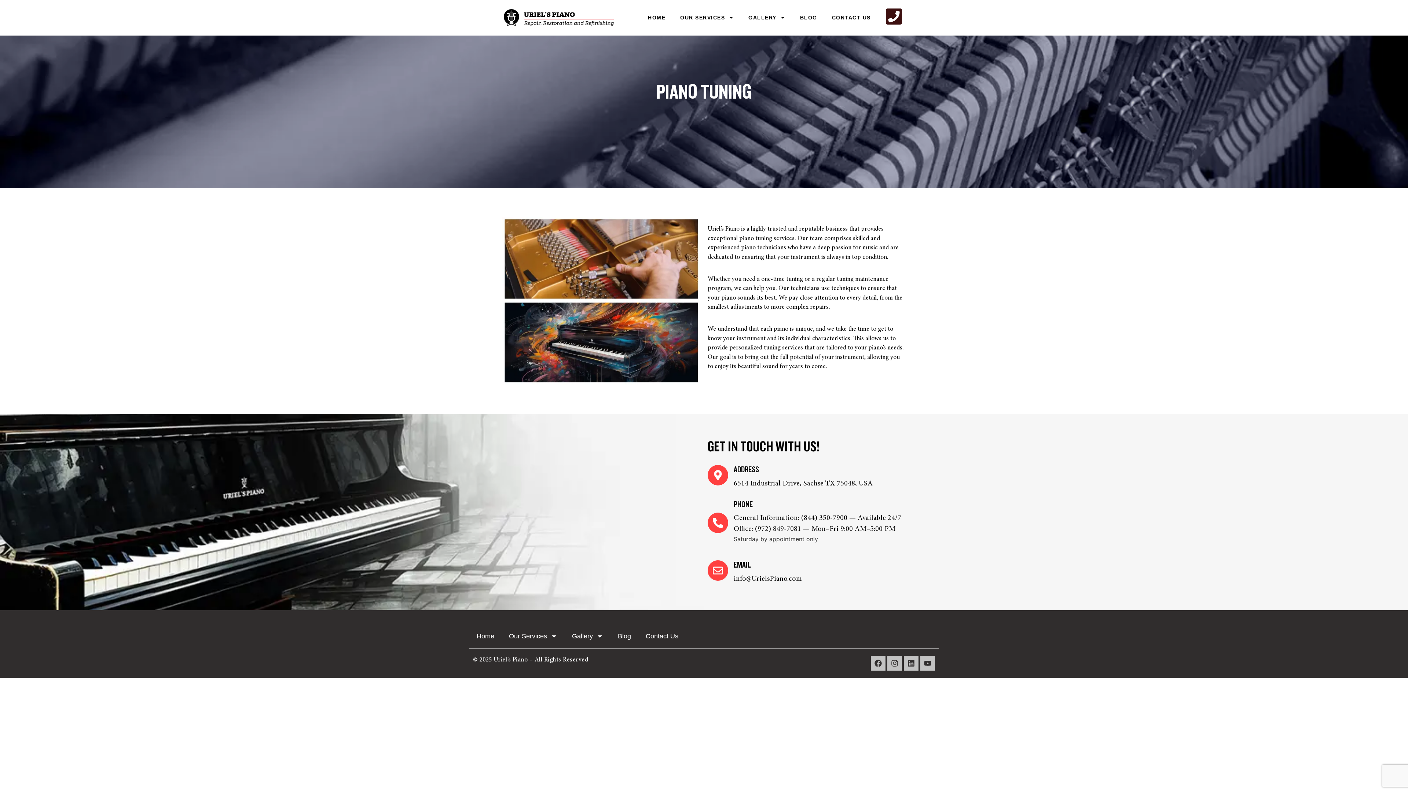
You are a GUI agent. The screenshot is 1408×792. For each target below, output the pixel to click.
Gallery (762, 18)
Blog (808, 18)
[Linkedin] (911, 663)
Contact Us (851, 18)
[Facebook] (878, 663)
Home (657, 18)
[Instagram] (894, 663)
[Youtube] (927, 663)
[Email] (718, 570)
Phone (743, 504)
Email (742, 565)
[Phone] (718, 523)
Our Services (702, 18)
